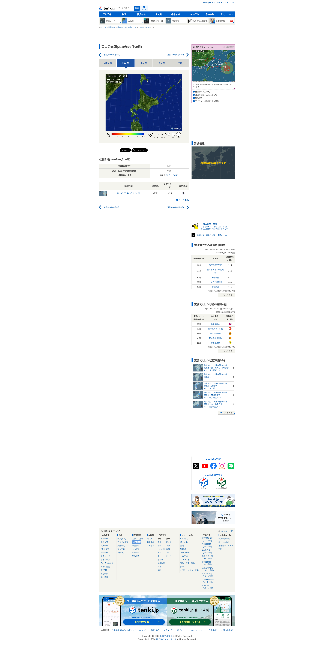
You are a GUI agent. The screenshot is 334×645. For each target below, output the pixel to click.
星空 (159, 552)
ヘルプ (232, 2)
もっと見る (183, 200)
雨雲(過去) (121, 539)
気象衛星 (150, 542)
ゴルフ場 (184, 556)
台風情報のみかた (202, 92)
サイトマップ (222, 2)
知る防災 (198, 98)
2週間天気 (105, 549)
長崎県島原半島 (215, 338)
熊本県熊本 (215, 324)
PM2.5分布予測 (107, 563)
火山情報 (135, 549)
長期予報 (104, 552)
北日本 (126, 63)
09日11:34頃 (172, 175)
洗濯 (159, 542)
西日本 (162, 63)
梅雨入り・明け (208, 557)
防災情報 (141, 14)
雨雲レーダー (106, 556)
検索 (137, 8)
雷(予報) (104, 570)
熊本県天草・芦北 (215, 329)
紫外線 (160, 560)
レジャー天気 (192, 14)
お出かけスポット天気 (189, 570)
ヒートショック (208, 575)
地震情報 (137, 542)
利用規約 (155, 630)
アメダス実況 (122, 542)
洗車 (159, 567)
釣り (182, 567)
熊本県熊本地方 (215, 265)
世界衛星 (150, 546)
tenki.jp (108, 9)
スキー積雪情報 (208, 580)
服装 (159, 546)
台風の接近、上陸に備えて (206, 95)
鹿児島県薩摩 (215, 333)
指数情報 (175, 14)
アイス (169, 552)
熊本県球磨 (215, 343)
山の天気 (184, 539)
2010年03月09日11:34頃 (128, 193)
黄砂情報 (104, 577)
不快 (168, 546)
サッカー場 (184, 552)
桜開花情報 (207, 545)
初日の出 (207, 586)
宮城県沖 (215, 287)
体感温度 (161, 563)
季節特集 (210, 14)
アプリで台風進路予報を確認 (207, 101)
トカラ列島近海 (215, 282)
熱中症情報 (207, 563)
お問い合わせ (226, 630)
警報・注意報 (137, 539)
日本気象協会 (117, 630)
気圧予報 (104, 546)
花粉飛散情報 (207, 539)
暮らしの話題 (224, 542)
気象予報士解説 (225, 539)
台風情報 (135, 552)
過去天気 (121, 549)
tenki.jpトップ (209, 2)
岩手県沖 (215, 278)
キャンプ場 (184, 560)
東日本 (144, 63)
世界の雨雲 (105, 567)
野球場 (183, 549)
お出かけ (161, 549)
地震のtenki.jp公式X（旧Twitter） (212, 235)
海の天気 (184, 542)
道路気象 (104, 574)
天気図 (158, 14)
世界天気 (104, 542)
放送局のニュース (226, 546)
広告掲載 (212, 630)
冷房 (168, 549)
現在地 (144, 9)
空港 (182, 546)
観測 (124, 14)
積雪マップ (105, 560)
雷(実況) (120, 552)
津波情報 (135, 546)
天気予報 (107, 14)
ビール (169, 556)
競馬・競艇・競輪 (187, 563)
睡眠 (159, 570)
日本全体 (107, 63)
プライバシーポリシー (173, 630)
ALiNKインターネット (134, 630)
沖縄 (180, 63)
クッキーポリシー (196, 630)
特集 (220, 549)
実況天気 (121, 546)
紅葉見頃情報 (208, 569)
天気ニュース (227, 14)
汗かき (169, 542)
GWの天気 (207, 551)
